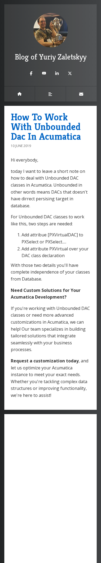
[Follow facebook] (31, 73)
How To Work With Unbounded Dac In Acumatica (46, 126)
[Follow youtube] (44, 73)
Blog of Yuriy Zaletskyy (50, 57)
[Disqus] (50, 488)
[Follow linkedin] (57, 73)
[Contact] (81, 94)
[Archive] (50, 94)
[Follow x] (70, 73)
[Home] (19, 94)
